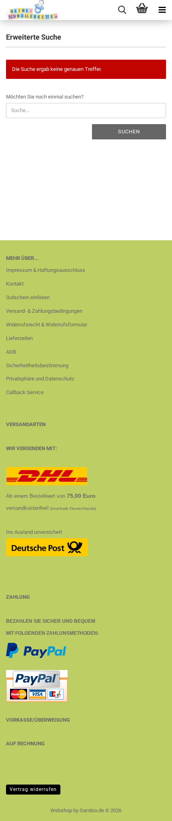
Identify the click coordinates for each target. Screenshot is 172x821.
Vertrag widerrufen (33, 789)
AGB (11, 352)
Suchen (129, 132)
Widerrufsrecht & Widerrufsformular (46, 325)
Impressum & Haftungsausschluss (45, 270)
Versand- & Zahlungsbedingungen (44, 311)
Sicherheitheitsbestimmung (37, 365)
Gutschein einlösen (28, 297)
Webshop (61, 810)
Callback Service (25, 392)
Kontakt (15, 284)
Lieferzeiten (19, 338)
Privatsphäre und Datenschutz (40, 379)
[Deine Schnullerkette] (29, 10)
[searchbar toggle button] (122, 10)
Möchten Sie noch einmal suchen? (45, 97)
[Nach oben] (150, 809)
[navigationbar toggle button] (162, 10)
